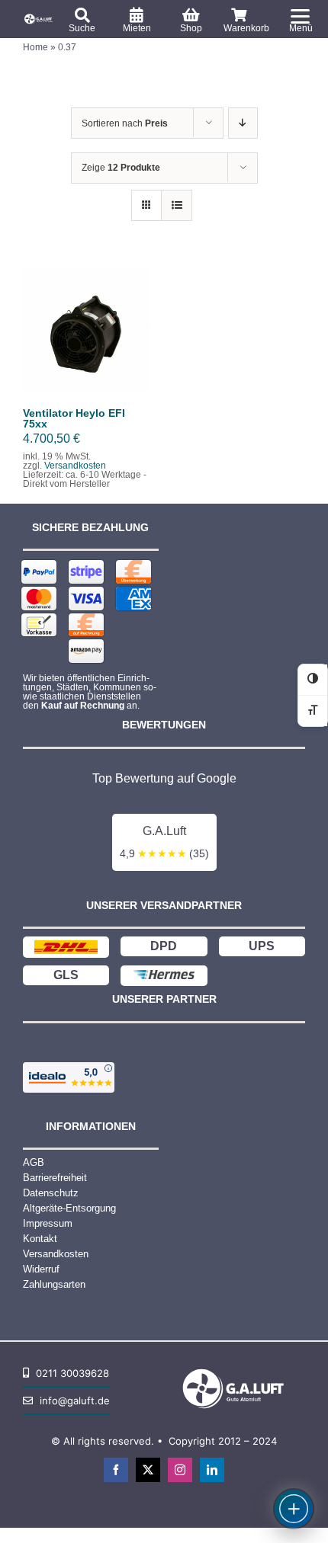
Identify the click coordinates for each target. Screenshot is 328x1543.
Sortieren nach (125, 123)
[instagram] (180, 1470)
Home (35, 47)
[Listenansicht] (176, 205)
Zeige (121, 167)
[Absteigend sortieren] (243, 123)
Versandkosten (75, 465)
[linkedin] (212, 1470)
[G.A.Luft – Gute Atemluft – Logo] (39, 17)
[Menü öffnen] (294, 1509)
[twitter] (148, 1470)
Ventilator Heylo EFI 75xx (74, 418)
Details (112, 340)
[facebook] (116, 1470)
